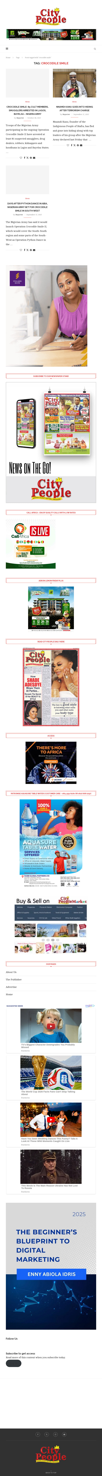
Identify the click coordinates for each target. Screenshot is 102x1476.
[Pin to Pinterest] (31, 158)
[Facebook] (38, 1434)
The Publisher (14, 979)
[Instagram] (55, 1434)
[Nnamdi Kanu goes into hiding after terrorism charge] (74, 83)
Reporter (20, 118)
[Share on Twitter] (27, 157)
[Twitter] (46, 1434)
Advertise (11, 987)
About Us (11, 972)
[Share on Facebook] (24, 158)
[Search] (95, 48)
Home (8, 58)
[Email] (64, 1434)
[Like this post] (21, 158)
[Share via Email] (34, 158)
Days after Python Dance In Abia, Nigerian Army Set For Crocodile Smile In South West (27, 207)
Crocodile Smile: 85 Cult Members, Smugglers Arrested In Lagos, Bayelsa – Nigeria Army (27, 110)
